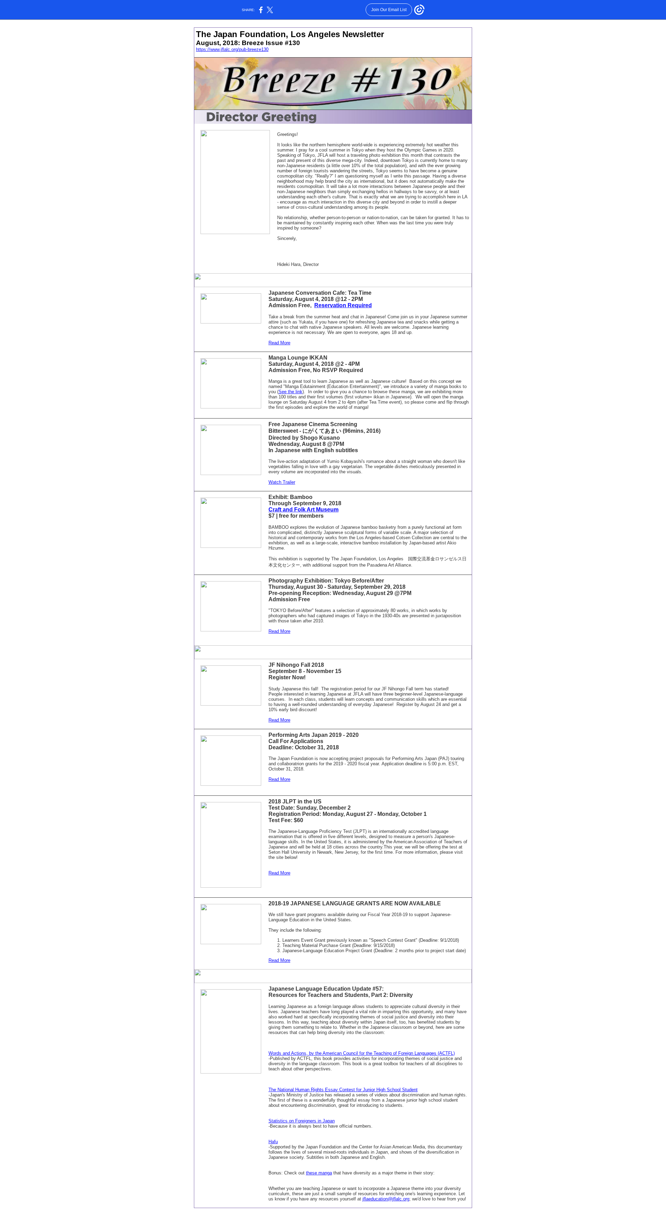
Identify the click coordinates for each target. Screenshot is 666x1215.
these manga (319, 1172)
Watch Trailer (281, 482)
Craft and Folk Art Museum (303, 509)
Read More (279, 342)
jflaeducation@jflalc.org (385, 1198)
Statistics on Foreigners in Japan (301, 1120)
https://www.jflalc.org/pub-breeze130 (232, 49)
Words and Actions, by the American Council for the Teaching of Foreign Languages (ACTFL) (361, 1053)
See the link (290, 391)
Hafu (273, 1141)
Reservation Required (343, 305)
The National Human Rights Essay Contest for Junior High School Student (343, 1089)
